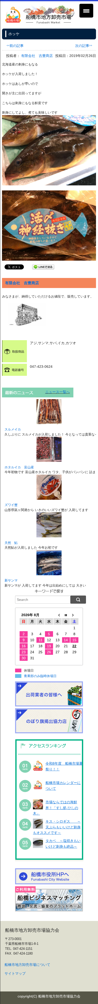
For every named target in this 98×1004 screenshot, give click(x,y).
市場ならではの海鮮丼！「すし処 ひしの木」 (55, 807)
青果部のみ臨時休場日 (40, 676)
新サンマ (11, 580)
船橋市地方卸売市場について (27, 965)
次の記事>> (83, 45)
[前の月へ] (58, 615)
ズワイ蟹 (11, 505)
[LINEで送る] (43, 267)
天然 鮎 (11, 543)
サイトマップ (15, 973)
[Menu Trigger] (86, 11)
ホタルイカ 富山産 (19, 467)
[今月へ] (66, 615)
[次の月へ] (74, 615)
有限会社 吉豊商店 (37, 56)
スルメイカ (13, 429)
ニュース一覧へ (57, 392)
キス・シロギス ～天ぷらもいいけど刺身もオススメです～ (57, 827)
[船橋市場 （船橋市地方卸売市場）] (40, 22)
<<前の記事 (15, 45)
